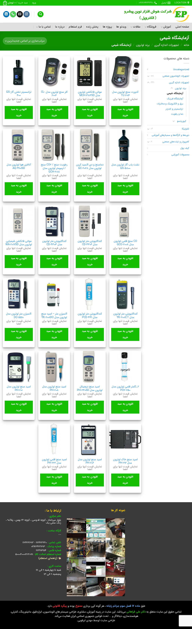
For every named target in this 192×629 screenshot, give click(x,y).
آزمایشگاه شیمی (175, 93)
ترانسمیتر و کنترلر (174, 109)
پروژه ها (107, 27)
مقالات (136, 27)
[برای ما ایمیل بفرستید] (20, 14)
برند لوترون (143, 45)
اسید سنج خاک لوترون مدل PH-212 (125, 461)
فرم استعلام (75, 27)
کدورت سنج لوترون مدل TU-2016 (125, 93)
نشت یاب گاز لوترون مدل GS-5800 (125, 166)
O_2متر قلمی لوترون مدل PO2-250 (125, 388)
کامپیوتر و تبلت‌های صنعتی (175, 142)
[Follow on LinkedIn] (6, 14)
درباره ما (59, 27)
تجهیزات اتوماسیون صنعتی (176, 76)
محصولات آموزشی (180, 155)
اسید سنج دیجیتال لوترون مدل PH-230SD (89, 388)
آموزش (167, 27)
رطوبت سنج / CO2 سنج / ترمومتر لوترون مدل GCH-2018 (54, 168)
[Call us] (13, 14)
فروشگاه (151, 27)
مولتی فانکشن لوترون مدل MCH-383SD (90, 93)
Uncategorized (181, 70)
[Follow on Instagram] (26, 14)
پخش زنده (92, 27)
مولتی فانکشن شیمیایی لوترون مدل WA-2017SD (18, 243)
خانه (186, 45)
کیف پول (184, 148)
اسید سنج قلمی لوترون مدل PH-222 (54, 461)
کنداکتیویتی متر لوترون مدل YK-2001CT (125, 315)
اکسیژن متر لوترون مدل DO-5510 (18, 315)
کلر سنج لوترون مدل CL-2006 (54, 93)
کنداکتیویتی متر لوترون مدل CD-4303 (54, 243)
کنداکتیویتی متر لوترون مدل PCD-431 (90, 315)
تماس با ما (45, 27)
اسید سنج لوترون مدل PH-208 (54, 388)
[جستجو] (41, 14)
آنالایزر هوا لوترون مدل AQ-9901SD (19, 166)
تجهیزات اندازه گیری (166, 45)
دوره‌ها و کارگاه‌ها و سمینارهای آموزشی (170, 135)
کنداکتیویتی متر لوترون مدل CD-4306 (90, 243)
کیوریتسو (181, 121)
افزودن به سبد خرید (125, 112)
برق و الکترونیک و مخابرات (170, 104)
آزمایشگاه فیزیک (175, 99)
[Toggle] (148, 76)
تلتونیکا (185, 129)
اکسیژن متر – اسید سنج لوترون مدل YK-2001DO (54, 315)
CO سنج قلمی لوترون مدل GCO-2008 (125, 243)
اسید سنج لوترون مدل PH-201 (19, 388)
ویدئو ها (121, 27)
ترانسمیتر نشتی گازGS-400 (18, 93)
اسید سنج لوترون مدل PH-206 (90, 461)
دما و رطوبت (177, 114)
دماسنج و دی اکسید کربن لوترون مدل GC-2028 (90, 166)
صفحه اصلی (182, 27)
